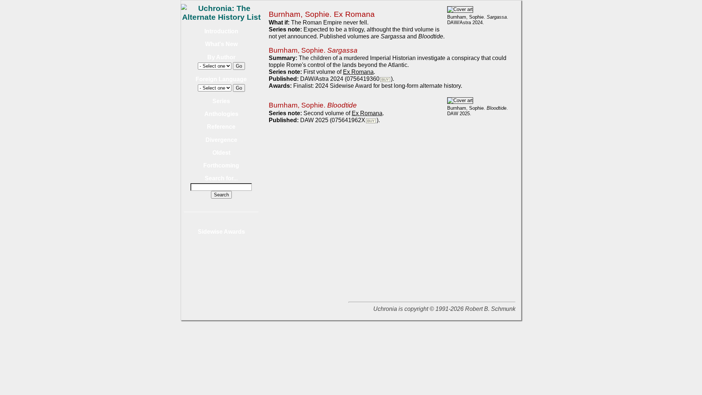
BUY (385, 80)
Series (221, 101)
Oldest (221, 153)
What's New (221, 44)
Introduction (221, 31)
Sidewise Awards (221, 232)
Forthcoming (221, 165)
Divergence (221, 140)
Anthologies (221, 114)
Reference (221, 127)
